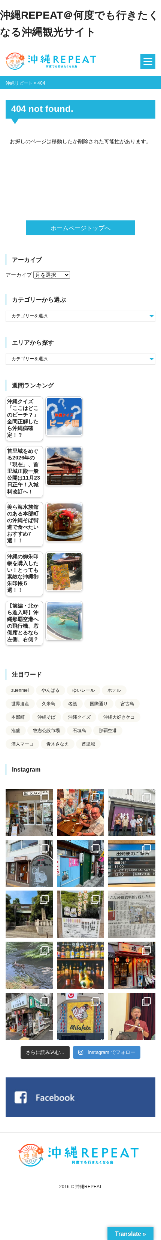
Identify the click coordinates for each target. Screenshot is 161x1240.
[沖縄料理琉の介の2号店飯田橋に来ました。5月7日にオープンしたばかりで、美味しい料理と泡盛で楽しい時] (131, 965)
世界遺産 (20, 703)
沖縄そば (46, 717)
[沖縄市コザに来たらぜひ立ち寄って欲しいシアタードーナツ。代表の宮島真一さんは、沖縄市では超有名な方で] (29, 863)
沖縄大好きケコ (119, 717)
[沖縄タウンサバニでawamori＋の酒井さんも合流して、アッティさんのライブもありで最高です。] (80, 812)
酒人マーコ (22, 744)
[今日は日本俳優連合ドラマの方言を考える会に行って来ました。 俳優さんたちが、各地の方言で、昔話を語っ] (80, 914)
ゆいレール (83, 690)
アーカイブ (19, 275)
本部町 (18, 717)
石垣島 (79, 730)
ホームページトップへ (80, 228)
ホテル (114, 690)
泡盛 (15, 730)
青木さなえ (57, 744)
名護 (72, 703)
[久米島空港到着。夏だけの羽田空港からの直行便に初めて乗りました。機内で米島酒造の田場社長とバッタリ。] (131, 863)
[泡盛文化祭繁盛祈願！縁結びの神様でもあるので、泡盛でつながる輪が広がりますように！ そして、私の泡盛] (29, 914)
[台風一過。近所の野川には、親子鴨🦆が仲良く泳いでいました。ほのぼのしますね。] (29, 965)
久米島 (48, 703)
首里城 (88, 744)
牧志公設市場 (46, 730)
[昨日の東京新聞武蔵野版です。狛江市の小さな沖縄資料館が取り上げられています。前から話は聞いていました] (131, 914)
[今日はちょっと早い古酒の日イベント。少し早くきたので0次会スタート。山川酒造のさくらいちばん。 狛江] (29, 812)
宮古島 (127, 703)
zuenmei (20, 690)
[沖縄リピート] (52, 61)
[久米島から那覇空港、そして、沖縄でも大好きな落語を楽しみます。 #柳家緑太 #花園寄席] (80, 863)
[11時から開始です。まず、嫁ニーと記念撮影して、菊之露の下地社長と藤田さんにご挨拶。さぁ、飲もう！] (80, 1016)
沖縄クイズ (79, 717)
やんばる (51, 690)
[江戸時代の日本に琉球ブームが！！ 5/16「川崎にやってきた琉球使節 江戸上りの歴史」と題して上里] (131, 1016)
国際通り (99, 703)
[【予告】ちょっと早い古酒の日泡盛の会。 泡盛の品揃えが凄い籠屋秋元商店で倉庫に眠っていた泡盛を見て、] (131, 812)
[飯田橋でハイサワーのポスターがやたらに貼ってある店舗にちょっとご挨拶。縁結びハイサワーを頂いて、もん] (29, 1016)
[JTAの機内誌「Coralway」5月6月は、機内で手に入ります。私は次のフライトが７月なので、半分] (80, 965)
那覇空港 (108, 730)
